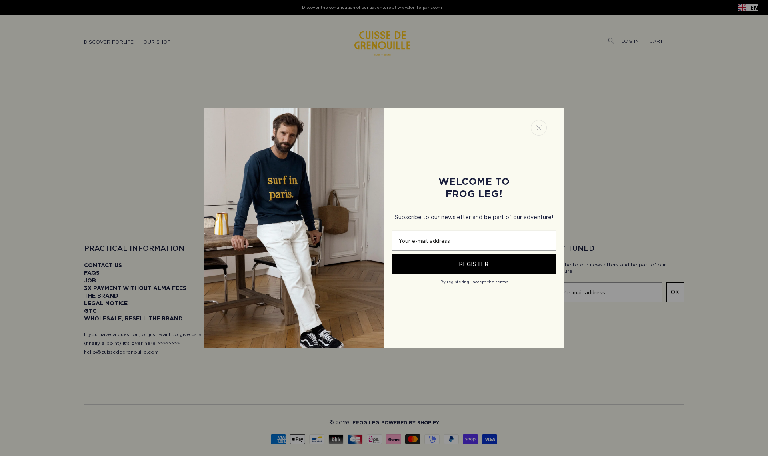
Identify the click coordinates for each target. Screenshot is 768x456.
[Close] (539, 128)
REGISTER (474, 264)
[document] (384, 228)
